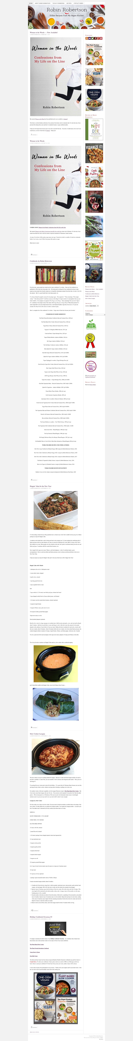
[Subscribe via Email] (89, 39)
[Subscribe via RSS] (86, 39)
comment (33, 134)
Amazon (65, 119)
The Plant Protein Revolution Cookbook (39, 948)
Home (31, 3)
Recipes (69, 3)
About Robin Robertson (42, 3)
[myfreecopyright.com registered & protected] (94, 376)
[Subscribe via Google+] (98, 39)
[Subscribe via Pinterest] (101, 39)
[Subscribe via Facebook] (95, 39)
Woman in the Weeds (37, 141)
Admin (101, 1039)
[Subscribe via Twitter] (92, 39)
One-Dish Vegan (33, 956)
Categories (87, 313)
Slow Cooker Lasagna (37, 734)
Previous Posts (34, 1032)
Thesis (102, 1037)
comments (34, 254)
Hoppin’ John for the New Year (40, 486)
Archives (87, 306)
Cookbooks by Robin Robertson (41, 261)
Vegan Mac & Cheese (35, 952)
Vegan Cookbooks (58, 3)
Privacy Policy (93, 384)
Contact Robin (78, 3)
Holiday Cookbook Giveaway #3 (41, 917)
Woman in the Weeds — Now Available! (44, 32)
